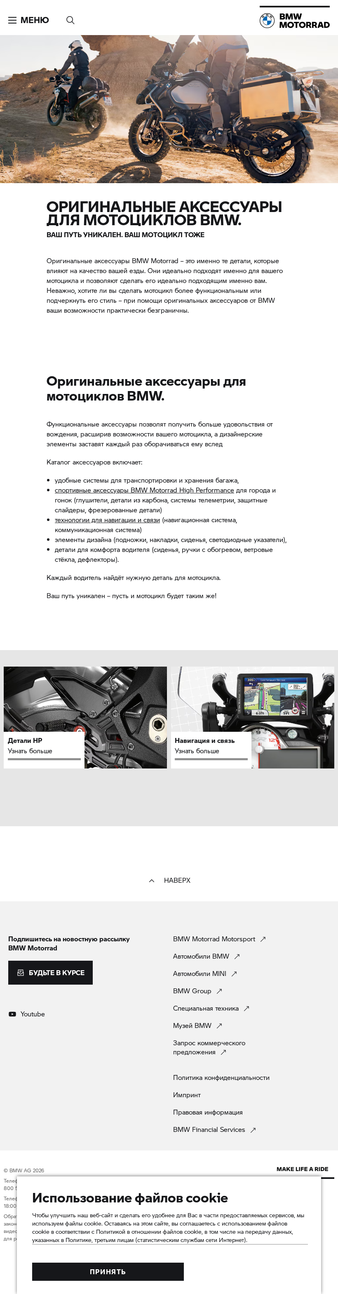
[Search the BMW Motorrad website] (70, 17)
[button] (28, 20)
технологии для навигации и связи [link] (107, 519)
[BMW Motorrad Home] (295, 20)
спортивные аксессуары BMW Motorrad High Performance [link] (144, 490)
